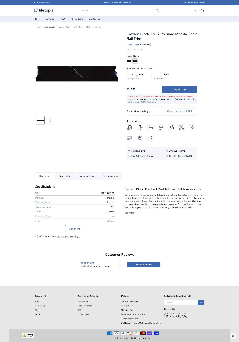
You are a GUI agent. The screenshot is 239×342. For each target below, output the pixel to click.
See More (74, 228)
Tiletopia (126, 338)
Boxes (166, 74)
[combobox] (119, 10)
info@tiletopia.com (148, 102)
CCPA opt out (84, 314)
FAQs (37, 314)
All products (49, 27)
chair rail (174, 198)
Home (37, 27)
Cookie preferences (130, 318)
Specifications (110, 176)
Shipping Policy (128, 310)
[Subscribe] (201, 302)
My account (83, 301)
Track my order (85, 306)
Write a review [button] (144, 264)
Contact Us (40, 306)
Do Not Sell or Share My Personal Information (141, 323)
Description (65, 176)
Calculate (148, 68)
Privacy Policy (127, 306)
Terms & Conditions (129, 301)
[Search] (157, 10)
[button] (202, 10)
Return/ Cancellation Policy (133, 314)
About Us (39, 301)
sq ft (141, 74)
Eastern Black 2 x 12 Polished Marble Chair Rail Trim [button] (80, 27)
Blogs (37, 310)
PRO (80, 310)
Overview (44, 176)
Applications (87, 176)
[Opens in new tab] (28, 337)
